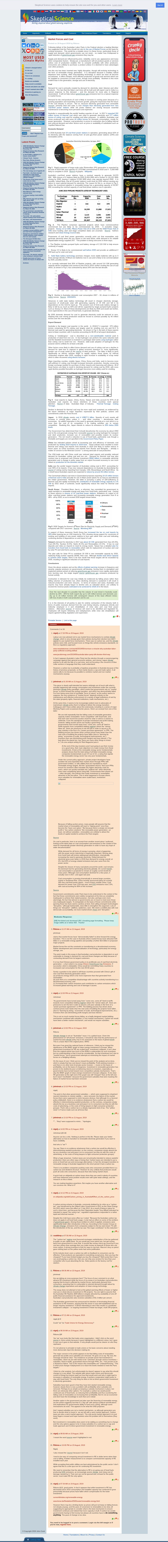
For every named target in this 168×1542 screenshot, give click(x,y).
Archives (26, 263)
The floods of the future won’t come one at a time (33, 180)
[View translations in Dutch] (59, 12)
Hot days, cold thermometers (32, 219)
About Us (83, 1535)
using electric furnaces (76, 357)
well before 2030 (89, 250)
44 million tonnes (81, 119)
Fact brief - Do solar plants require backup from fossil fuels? (34, 216)
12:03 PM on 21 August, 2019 (72, 993)
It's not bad (28, 73)
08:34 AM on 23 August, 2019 (71, 1331)
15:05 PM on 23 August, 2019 (73, 1445)
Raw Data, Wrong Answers (31, 160)
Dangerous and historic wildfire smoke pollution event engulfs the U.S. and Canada (33, 235)
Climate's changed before (33, 67)
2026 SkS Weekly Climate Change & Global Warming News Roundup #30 (34, 223)
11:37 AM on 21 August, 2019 (73, 929)
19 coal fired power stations (77, 133)
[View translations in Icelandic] (86, 12)
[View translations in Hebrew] (79, 12)
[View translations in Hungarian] (82, 12)
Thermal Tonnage (104, 404)
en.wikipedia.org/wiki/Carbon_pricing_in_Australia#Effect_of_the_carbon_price (83, 1197)
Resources (60, 33)
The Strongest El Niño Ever (32, 239)
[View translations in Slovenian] (134, 12)
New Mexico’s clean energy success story (32, 192)
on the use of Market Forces (94, 49)
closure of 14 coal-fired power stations (80, 493)
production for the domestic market (69, 462)
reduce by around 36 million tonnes (100, 472)
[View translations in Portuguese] (122, 12)
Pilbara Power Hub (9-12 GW (83, 229)
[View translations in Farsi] (63, 12)
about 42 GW (89, 542)
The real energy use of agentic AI (33, 171)
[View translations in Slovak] (130, 12)
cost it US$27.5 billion (85, 417)
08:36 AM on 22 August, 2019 (73, 1271)
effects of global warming (87, 567)
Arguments (36, 33)
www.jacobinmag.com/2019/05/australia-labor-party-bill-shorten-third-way (81, 654)
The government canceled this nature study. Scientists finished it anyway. (33, 212)
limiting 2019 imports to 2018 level (73, 445)
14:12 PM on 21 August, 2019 (72, 1193)
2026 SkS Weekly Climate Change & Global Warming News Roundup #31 (34, 204)
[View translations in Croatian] (47, 12)
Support (128, 33)
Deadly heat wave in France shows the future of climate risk (33, 258)
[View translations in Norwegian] (114, 12)
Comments (72, 33)
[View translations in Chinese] (43, 12)
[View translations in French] (71, 12)
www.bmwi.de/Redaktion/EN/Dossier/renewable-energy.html (76, 1501)
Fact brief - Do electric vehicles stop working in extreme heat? (33, 255)
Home (25, 33)
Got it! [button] (160, 5)
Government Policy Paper (93, 439)
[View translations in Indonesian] (90, 12)
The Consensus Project (89, 33)
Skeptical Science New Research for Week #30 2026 (33, 227)
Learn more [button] (117, 5)
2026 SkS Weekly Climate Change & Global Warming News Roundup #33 (34, 164)
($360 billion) (94, 458)
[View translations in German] (75, 12)
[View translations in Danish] (55, 12)
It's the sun (28, 70)
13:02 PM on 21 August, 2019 (75, 1028)
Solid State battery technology (63, 256)
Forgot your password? (29, 136)
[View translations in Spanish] (138, 12)
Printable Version (54, 620)
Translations (107, 33)
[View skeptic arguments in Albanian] (39, 12)
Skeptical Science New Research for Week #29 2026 (33, 246)
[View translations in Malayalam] (110, 12)
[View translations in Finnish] (67, 12)
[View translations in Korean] (102, 12)
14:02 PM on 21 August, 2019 (72, 1129)
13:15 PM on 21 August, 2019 (75, 1086)
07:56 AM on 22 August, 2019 (75, 1236)
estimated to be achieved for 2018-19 (84, 587)
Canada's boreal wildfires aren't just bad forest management (33, 230)
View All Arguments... (32, 95)
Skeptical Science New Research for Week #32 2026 (33, 188)
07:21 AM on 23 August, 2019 (73, 1315)
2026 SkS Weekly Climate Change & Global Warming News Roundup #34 (34, 147)
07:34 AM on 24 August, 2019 (71, 1484)
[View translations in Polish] (118, 12)
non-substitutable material (100, 336)
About (118, 33)
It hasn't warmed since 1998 (34, 89)
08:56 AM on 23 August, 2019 (71, 1434)
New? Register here (37, 133)
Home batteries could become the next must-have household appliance (34, 251)
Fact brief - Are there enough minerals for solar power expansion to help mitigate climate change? (32, 175)
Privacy (92, 1535)
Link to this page (70, 620)
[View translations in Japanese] (98, 12)
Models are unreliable (32, 81)
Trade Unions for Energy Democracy (79, 1323)
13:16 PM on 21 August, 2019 (75, 1118)
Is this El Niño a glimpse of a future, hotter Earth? (32, 155)
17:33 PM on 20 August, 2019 (72, 633)
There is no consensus (32, 76)
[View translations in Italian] (94, 12)
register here (65, 1525)
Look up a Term (36, 1539)
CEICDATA (71, 297)
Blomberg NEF (86, 528)
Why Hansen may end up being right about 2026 (33, 199)
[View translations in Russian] (126, 12)
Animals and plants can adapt (34, 86)
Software (48, 33)
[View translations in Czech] (51, 12)
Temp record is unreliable (33, 84)
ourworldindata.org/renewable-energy (68, 1497)
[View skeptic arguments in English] (35, 12)
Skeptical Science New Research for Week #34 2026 (33, 151)
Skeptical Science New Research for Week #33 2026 (33, 168)
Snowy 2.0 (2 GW (63, 229)
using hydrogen (107, 340)
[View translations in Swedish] (142, 12)
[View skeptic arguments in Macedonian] (106, 12)
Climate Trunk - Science (30, 158)
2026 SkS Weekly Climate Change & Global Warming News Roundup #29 (34, 242)
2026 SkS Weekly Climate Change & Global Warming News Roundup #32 (34, 184)
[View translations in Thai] (145, 12)
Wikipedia (88, 171)
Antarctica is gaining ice (33, 92)
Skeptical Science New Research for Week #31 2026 (33, 208)
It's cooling (28, 78)
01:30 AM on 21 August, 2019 (74, 682)
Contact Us (100, 1535)
